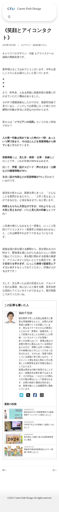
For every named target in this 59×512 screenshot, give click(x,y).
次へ (55, 470)
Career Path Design (29, 8)
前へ (4, 470)
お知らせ (19, 418)
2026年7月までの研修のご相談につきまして (39, 426)
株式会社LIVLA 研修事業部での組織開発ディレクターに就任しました (38, 413)
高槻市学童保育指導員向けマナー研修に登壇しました (38, 450)
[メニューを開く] (9, 17)
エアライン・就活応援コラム (34, 45)
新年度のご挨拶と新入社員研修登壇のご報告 (38, 438)
